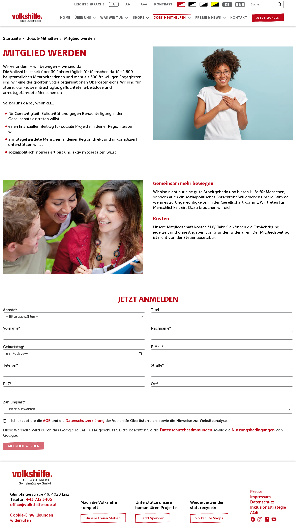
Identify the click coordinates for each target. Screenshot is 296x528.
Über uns (83, 18)
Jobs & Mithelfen (170, 18)
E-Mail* (157, 347)
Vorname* (11, 328)
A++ (144, 4)
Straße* (157, 365)
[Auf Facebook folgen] (252, 519)
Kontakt (238, 18)
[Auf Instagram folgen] (259, 519)
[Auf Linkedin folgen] (266, 519)
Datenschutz (262, 502)
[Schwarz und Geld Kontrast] (215, 4)
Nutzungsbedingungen (253, 430)
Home (65, 18)
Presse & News (208, 18)
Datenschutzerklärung (85, 421)
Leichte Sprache (89, 4)
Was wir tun (111, 18)
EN (240, 4)
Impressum (260, 496)
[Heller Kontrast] (192, 4)
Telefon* (10, 365)
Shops (138, 18)
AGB (47, 421)
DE (227, 4)
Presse (256, 491)
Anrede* (10, 310)
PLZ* (7, 384)
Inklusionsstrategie (268, 507)
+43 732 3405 (39, 499)
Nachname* (161, 328)
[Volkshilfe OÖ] (29, 17)
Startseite (12, 38)
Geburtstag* (14, 347)
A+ (127, 4)
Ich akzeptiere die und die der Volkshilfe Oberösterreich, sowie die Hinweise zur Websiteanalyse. (119, 421)
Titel (155, 310)
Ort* (155, 384)
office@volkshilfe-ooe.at (33, 504)
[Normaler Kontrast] (181, 4)
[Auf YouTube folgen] (273, 519)
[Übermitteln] (279, 4)
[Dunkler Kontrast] (204, 4)
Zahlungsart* (14, 402)
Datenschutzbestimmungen (186, 430)
